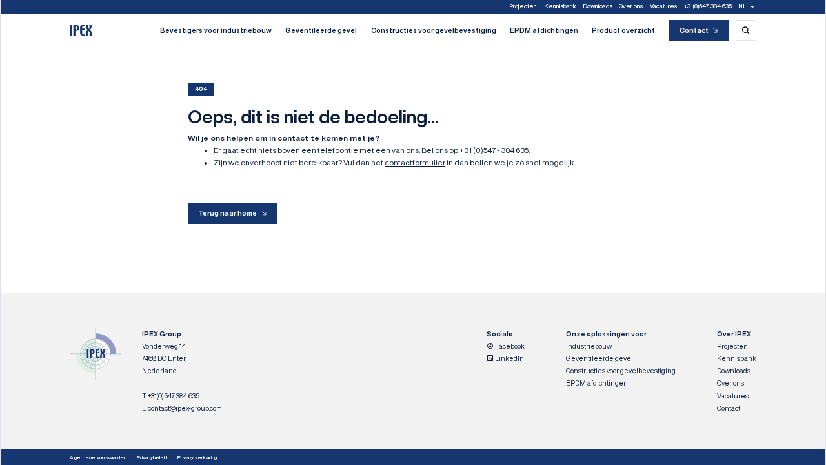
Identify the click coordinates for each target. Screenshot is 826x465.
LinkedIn (509, 358)
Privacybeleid (152, 457)
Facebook (509, 346)
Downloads (597, 6)
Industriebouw (589, 346)
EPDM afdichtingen (544, 30)
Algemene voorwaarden (98, 457)
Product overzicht (623, 30)
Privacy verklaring (197, 457)
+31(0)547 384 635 (708, 6)
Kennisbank (560, 6)
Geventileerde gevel (321, 30)
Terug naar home (227, 213)
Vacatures (663, 6)
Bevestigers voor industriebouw (216, 30)
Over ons (631, 6)
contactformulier (415, 162)
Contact (694, 30)
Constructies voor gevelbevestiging (433, 30)
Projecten (523, 6)
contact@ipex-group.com (185, 408)
